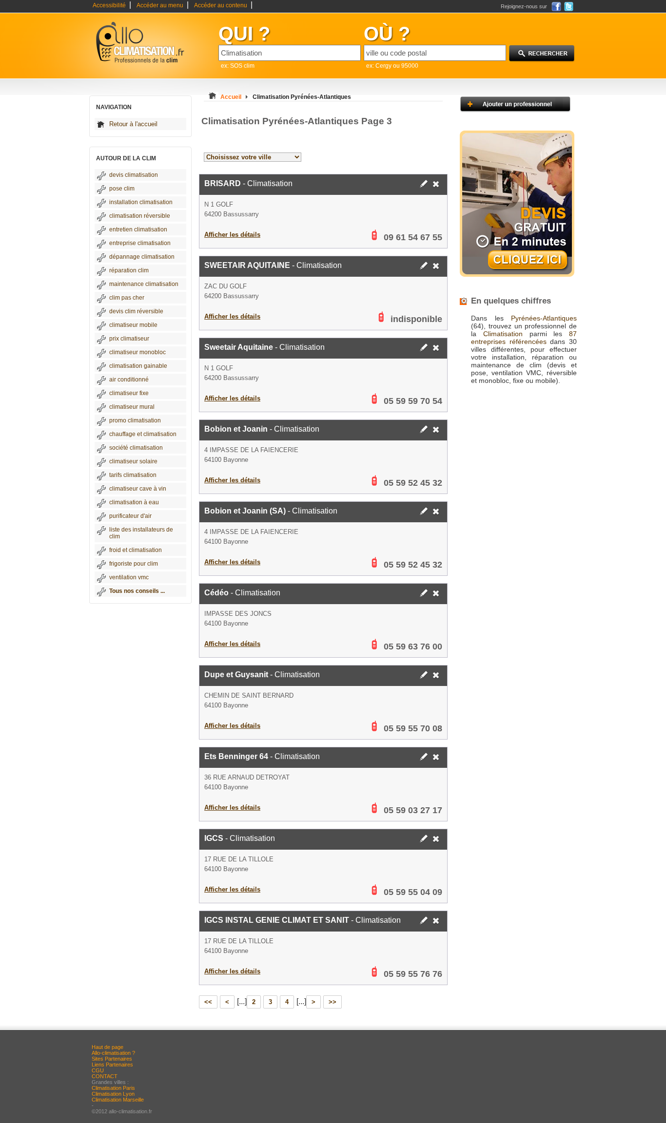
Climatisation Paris (113, 1088)
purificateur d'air (130, 516)
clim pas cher (126, 297)
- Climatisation (248, 183)
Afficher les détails (232, 234)
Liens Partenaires (112, 1064)
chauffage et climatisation (142, 434)
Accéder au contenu (220, 5)
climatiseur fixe (129, 393)
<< (208, 1002)
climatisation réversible (139, 215)
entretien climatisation (138, 229)
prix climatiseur (129, 338)
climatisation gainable (138, 365)
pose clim (122, 188)
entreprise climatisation (140, 243)
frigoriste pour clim (133, 563)
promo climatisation (135, 420)
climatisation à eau (134, 502)
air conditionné (129, 379)
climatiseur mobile (133, 325)
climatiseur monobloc (137, 352)
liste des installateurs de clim (141, 533)
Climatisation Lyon (113, 1094)
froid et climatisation (135, 550)
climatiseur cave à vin (137, 488)
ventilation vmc (129, 577)
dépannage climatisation (142, 256)
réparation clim (129, 270)
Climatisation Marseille (118, 1100)
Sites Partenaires (112, 1059)
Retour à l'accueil (133, 124)
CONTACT (105, 1076)
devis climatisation (133, 174)
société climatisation (136, 447)
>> (332, 1002)
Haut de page (107, 1047)
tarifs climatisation (133, 475)
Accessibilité (109, 5)
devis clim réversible (136, 311)
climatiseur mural (132, 406)
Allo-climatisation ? (113, 1053)
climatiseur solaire (133, 461)
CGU (98, 1070)
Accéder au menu (160, 5)
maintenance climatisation (143, 284)
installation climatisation (141, 202)
